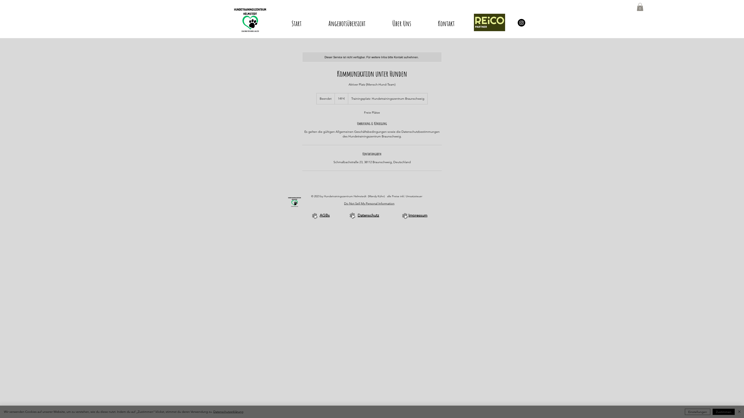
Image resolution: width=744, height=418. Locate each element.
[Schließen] (739, 412)
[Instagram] (521, 23)
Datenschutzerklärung (228, 412)
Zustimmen (723, 412)
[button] (347, 22)
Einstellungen (697, 412)
